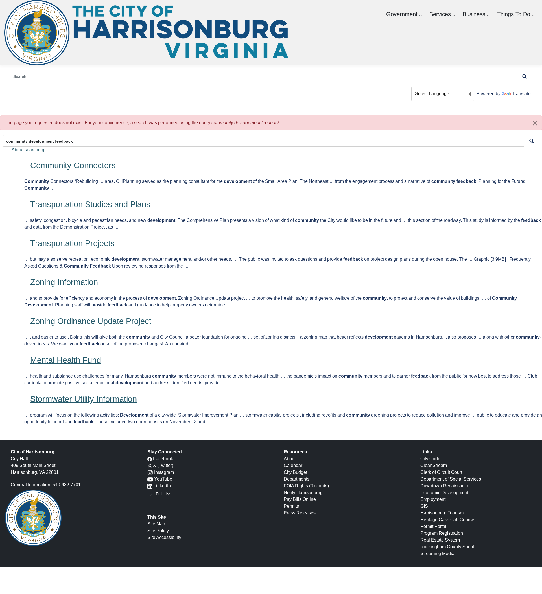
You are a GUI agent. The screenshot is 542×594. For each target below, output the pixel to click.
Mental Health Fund (65, 360)
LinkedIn (162, 485)
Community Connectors (73, 165)
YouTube (163, 479)
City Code (430, 458)
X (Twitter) (163, 465)
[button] (535, 123)
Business (474, 14)
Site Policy (158, 530)
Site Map (156, 523)
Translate (521, 93)
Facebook (163, 458)
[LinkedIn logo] (149, 485)
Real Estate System (440, 540)
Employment (432, 499)
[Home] (148, 32)
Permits (291, 506)
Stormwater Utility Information (83, 399)
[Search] (531, 141)
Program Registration (441, 533)
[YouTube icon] (150, 479)
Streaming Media (437, 553)
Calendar (293, 465)
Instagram (164, 472)
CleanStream (433, 465)
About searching (28, 149)
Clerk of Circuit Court (441, 472)
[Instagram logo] (150, 472)
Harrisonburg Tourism (442, 512)
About (290, 458)
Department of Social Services (450, 479)
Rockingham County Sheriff (447, 546)
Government (402, 14)
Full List (163, 494)
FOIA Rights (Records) (306, 485)
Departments (296, 479)
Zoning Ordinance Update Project (90, 321)
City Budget (295, 472)
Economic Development (444, 492)
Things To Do (513, 14)
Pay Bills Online (300, 499)
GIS (424, 506)
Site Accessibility (164, 537)
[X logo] (149, 465)
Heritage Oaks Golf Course (447, 519)
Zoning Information (64, 282)
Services (440, 14)
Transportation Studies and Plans (90, 204)
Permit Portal (433, 526)
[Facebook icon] (149, 458)
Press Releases (300, 512)
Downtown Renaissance (444, 485)
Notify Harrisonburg (303, 492)
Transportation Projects (72, 243)
